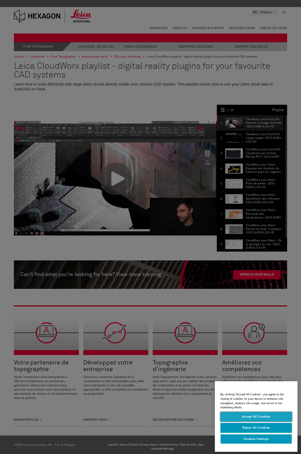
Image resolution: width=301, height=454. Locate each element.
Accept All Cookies (256, 416)
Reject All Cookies (256, 427)
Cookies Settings (256, 439)
